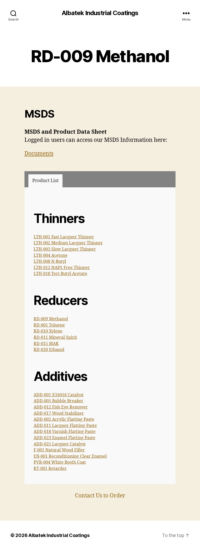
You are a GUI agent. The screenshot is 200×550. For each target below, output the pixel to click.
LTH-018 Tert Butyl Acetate (60, 273)
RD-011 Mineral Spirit (55, 337)
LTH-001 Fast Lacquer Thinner (64, 237)
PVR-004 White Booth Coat (60, 462)
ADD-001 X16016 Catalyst (59, 395)
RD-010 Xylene (48, 331)
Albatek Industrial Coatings (100, 13)
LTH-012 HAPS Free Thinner (62, 267)
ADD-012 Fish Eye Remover (61, 407)
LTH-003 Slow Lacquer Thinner (65, 249)
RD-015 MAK (46, 343)
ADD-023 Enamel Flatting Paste (64, 437)
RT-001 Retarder (50, 468)
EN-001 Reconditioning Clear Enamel (70, 456)
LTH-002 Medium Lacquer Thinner (68, 243)
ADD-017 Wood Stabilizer (59, 413)
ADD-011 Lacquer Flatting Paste (65, 425)
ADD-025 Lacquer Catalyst (60, 444)
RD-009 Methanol (51, 319)
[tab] (45, 180)
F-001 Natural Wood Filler (59, 450)
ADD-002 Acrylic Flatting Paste (64, 419)
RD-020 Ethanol (49, 349)
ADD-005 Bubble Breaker (58, 401)
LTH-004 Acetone (50, 255)
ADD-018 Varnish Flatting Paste (65, 431)
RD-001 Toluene (49, 325)
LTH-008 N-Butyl (50, 261)
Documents (38, 153)
